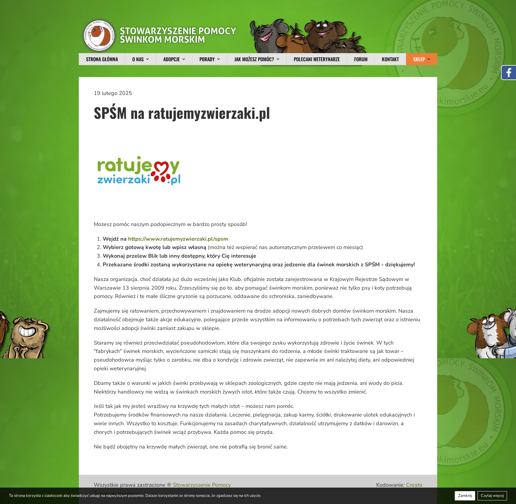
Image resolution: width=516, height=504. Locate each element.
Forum (361, 59)
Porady (207, 59)
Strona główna (102, 59)
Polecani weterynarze (317, 59)
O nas (138, 59)
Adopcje (171, 59)
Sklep (419, 59)
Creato (414, 484)
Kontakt (390, 59)
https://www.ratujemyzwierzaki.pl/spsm (178, 238)
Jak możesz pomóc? (254, 59)
